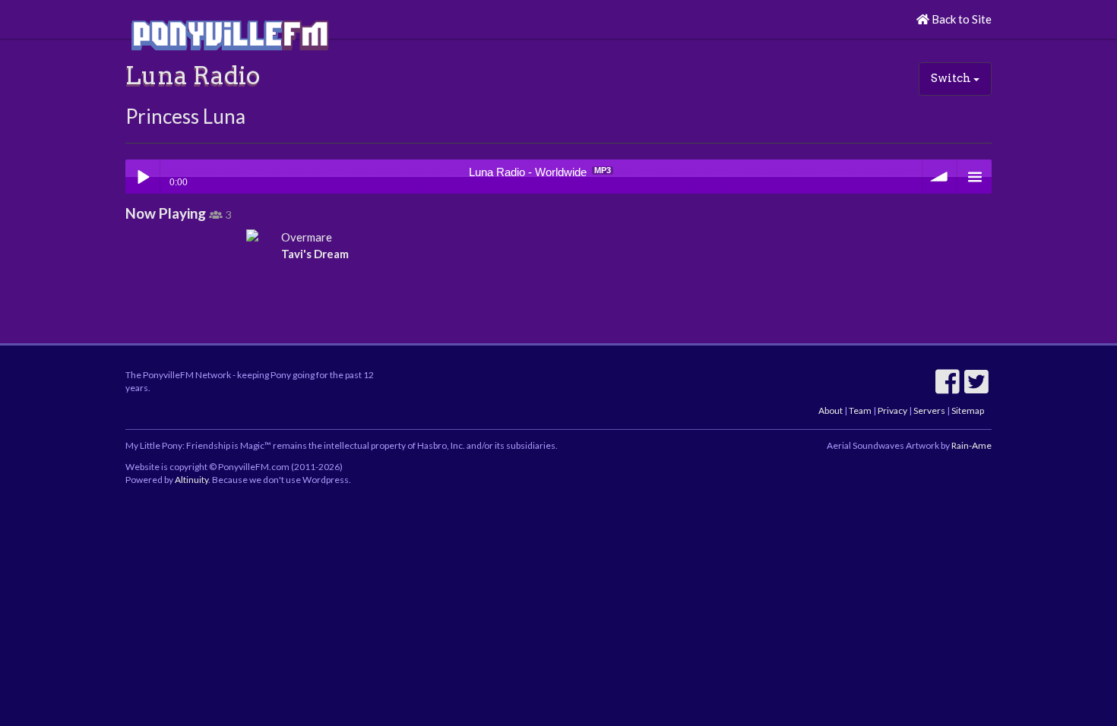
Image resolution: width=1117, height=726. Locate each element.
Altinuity (191, 479)
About (830, 410)
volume (939, 176)
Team (860, 410)
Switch (952, 78)
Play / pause (142, 176)
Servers (929, 410)
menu (974, 176)
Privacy (892, 410)
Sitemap (967, 410)
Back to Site (960, 19)
